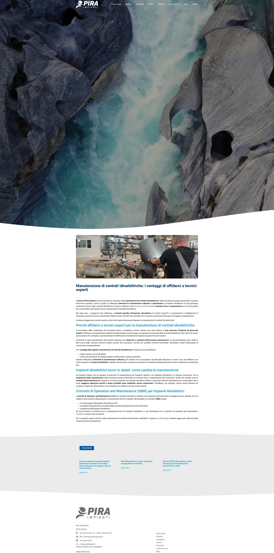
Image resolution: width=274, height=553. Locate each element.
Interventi (161, 4)
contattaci (80, 414)
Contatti (195, 4)
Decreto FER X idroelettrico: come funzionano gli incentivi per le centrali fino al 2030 (177, 463)
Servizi (150, 4)
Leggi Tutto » (83, 472)
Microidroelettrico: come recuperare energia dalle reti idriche (137, 462)
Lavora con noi (174, 4)
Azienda (128, 4)
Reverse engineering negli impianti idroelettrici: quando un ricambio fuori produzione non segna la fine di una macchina (95, 464)
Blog (186, 4)
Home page (116, 4)
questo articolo (142, 306)
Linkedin (162, 418)
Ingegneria (140, 4)
